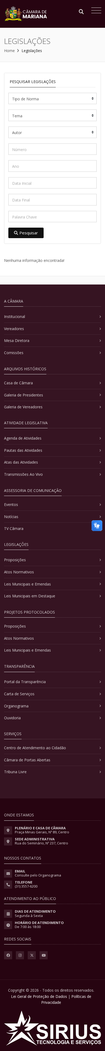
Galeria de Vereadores (23, 406)
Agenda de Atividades (22, 438)
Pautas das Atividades (23, 450)
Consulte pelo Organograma (38, 875)
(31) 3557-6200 (26, 886)
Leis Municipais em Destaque (29, 595)
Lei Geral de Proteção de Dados (39, 996)
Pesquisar (28, 232)
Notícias (11, 516)
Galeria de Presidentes (23, 395)
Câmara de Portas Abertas (27, 759)
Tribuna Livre (15, 771)
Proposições (15, 559)
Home (9, 50)
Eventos (11, 504)
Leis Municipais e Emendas (27, 584)
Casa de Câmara (18, 382)
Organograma (16, 705)
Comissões (13, 352)
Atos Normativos (19, 571)
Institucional (14, 316)
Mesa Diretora (16, 340)
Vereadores (14, 328)
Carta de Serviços (19, 693)
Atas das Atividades (21, 462)
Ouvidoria (12, 717)
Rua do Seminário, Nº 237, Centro (41, 843)
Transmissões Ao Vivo (23, 474)
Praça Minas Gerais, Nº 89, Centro (42, 832)
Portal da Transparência (25, 681)
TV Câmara (13, 528)
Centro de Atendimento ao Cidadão (35, 747)
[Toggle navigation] (95, 11)
